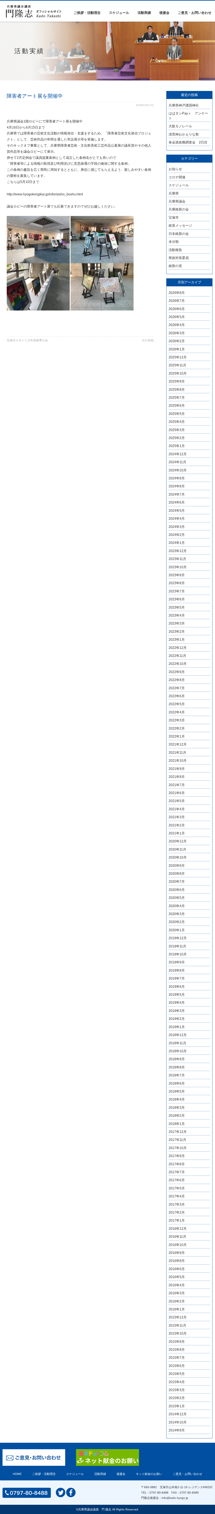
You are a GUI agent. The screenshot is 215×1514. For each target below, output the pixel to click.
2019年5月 (177, 994)
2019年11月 (177, 946)
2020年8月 (177, 873)
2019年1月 (177, 1027)
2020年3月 (177, 914)
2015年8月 (177, 1349)
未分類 (174, 241)
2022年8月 (177, 680)
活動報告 (175, 250)
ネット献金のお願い (149, 1474)
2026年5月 (177, 317)
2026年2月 (177, 341)
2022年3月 (177, 720)
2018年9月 (177, 1059)
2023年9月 (177, 575)
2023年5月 (177, 607)
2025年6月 (177, 405)
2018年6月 (177, 1083)
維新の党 (175, 266)
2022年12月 (178, 648)
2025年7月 (177, 397)
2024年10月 (178, 470)
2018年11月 (177, 1043)
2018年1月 (177, 1124)
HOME (17, 1474)
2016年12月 (178, 1228)
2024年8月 (177, 486)
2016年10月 (178, 1245)
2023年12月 (178, 551)
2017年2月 (177, 1212)
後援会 (164, 12)
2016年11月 (177, 1236)
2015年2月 (177, 1398)
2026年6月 (177, 309)
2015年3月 (177, 1390)
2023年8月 (177, 583)
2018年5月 (177, 1091)
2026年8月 (177, 293)
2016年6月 (177, 1269)
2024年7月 (177, 494)
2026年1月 (177, 349)
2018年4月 (177, 1099)
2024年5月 (177, 510)
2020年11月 (177, 849)
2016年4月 (177, 1285)
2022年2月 (177, 728)
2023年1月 (177, 639)
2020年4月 (177, 906)
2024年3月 (177, 527)
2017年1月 (177, 1220)
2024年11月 (177, 462)
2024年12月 (178, 454)
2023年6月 (177, 599)
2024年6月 (177, 502)
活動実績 (144, 12)
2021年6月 (177, 793)
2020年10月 (178, 857)
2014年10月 (178, 1422)
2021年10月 (178, 760)
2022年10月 (178, 664)
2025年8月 (177, 389)
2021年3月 (177, 817)
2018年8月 (177, 1067)
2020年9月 (177, 865)
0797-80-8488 (158, 1492)
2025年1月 (177, 446)
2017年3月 (177, 1204)
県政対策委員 (179, 258)
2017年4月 (177, 1196)
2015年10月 (178, 1333)
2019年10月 (178, 954)
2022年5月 (177, 704)
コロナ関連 (177, 177)
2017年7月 (177, 1172)
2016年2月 (177, 1301)
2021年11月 (177, 752)
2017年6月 (177, 1180)
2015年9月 (177, 1341)
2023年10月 (178, 567)
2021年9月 (177, 769)
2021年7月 (177, 785)
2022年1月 (177, 736)
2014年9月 (177, 1430)
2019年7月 (177, 978)
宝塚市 (174, 217)
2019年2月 (177, 1019)
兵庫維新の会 (179, 209)
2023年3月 (177, 623)
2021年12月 (178, 744)
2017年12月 (178, 1132)
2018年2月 (177, 1115)
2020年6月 (177, 890)
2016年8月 (177, 1261)
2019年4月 (177, 1002)
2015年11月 (177, 1325)
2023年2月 (177, 631)
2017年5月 (177, 1188)
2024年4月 (177, 518)
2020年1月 (177, 930)
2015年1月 (177, 1406)
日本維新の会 (179, 233)
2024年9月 (177, 478)
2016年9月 (177, 1253)
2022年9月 (177, 672)
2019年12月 (178, 938)
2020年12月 (178, 841)
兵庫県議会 (177, 201)
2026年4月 (177, 325)
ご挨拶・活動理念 (87, 12)
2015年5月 (177, 1374)
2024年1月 (177, 543)
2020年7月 (177, 881)
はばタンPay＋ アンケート (188, 116)
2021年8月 (177, 777)
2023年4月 (177, 615)
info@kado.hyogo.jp (175, 1498)
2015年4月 (177, 1382)
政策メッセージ (180, 225)
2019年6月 (177, 986)
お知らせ (175, 169)
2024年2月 (177, 535)
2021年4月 (177, 809)
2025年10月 (178, 373)
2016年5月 (177, 1277)
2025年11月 (177, 365)
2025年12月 (178, 357)
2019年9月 (177, 962)
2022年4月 (177, 712)
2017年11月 (177, 1140)
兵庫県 (174, 193)
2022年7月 (177, 688)
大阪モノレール (180, 126)
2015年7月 (177, 1357)
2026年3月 (177, 333)
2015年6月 (177, 1366)
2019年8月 (177, 970)
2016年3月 (177, 1293)
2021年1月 (177, 833)
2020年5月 (177, 898)
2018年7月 (177, 1075)
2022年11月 (177, 656)
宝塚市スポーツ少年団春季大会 (27, 340)
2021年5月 (177, 801)
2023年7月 (177, 591)
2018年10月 (178, 1051)
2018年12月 (178, 1035)
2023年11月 (177, 559)
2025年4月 (177, 422)
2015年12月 (178, 1317)
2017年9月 (177, 1156)
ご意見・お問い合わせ (194, 12)
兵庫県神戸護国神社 (184, 105)
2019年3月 (177, 1011)
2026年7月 (177, 301)
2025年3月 (177, 430)
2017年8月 (177, 1164)
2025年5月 (177, 414)
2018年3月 (177, 1107)
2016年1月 (177, 1309)
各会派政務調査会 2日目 (188, 142)
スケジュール (119, 12)
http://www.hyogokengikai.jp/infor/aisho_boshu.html (45, 194)
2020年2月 (177, 922)
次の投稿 (148, 340)
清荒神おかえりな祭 (184, 134)
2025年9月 (177, 381)
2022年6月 (177, 696)
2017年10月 (178, 1148)
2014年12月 (178, 1414)
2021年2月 (177, 825)
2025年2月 (177, 438)
